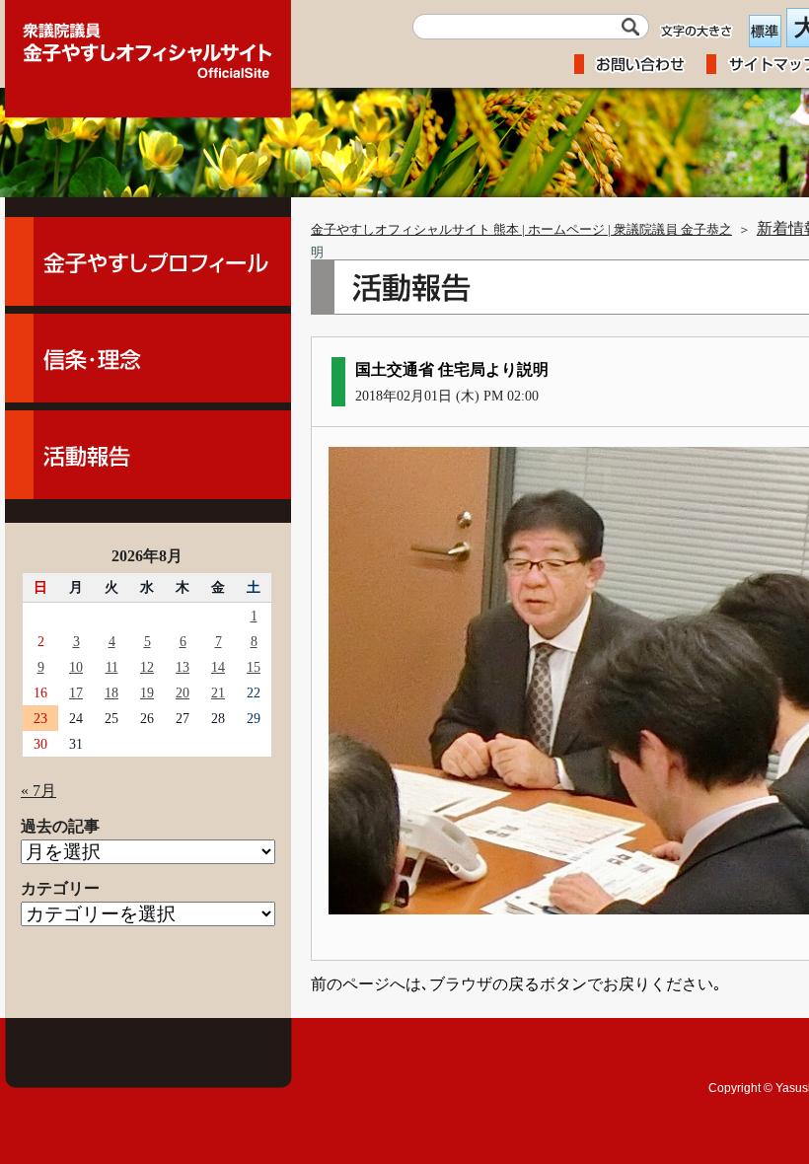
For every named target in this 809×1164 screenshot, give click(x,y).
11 (112, 667)
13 (182, 667)
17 (76, 692)
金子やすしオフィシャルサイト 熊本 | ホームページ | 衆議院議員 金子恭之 (521, 230)
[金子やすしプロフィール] (148, 261)
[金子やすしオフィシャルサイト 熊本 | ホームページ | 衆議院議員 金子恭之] (148, 44)
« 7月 (38, 790)
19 (147, 692)
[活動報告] (148, 454)
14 (218, 667)
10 (76, 667)
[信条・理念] (148, 358)
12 (147, 667)
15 (253, 667)
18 (111, 692)
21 (218, 692)
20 (182, 692)
